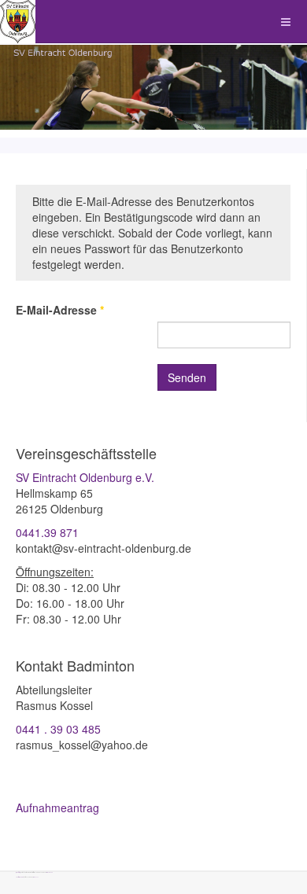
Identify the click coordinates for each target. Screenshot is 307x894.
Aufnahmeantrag (57, 807)
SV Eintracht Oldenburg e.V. (85, 477)
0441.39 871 (47, 532)
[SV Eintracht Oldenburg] (17, 21)
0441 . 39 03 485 (58, 729)
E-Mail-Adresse (60, 310)
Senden (187, 377)
